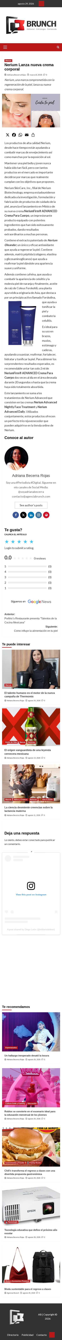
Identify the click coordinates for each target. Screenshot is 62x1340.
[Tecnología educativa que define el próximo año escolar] (31, 1206)
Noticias (31, 742)
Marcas (8, 61)
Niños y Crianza (20, 799)
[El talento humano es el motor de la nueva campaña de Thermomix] (31, 669)
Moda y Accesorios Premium (17, 1281)
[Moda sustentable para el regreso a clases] (31, 1265)
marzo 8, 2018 (36, 75)
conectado (34, 839)
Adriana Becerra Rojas (16, 75)
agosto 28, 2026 (34, 1059)
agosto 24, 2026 (34, 701)
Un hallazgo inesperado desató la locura (26, 1055)
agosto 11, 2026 (34, 815)
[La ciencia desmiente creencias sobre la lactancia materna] (31, 783)
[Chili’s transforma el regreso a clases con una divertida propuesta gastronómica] (31, 1146)
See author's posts (31, 505)
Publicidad (27, 1334)
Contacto (41, 1334)
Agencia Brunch (13, 1293)
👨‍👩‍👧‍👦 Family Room (34, 1163)
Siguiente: (36, 628)
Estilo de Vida (11, 742)
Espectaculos (11, 1048)
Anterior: (30, 618)
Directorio (13, 1334)
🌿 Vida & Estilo (46, 799)
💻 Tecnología (11, 1222)
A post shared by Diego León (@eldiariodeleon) (31, 929)
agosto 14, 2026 (34, 758)
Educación (32, 1103)
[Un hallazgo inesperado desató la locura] (31, 1031)
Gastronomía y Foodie (14, 1163)
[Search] (58, 47)
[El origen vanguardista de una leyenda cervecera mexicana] (31, 726)
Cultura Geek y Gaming (15, 1103)
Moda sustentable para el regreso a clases (27, 1289)
